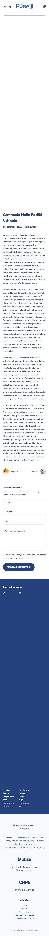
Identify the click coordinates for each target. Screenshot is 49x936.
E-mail (8, 512)
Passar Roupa (25, 912)
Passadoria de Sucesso (24, 919)
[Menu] (44, 6)
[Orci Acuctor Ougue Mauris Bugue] (24, 688)
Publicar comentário (19, 567)
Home (24, 905)
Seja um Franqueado (24, 915)
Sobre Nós (24, 908)
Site (7, 521)
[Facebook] (5, 6)
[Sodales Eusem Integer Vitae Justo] (9, 688)
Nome (8, 502)
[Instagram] (10, 6)
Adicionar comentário (15, 531)
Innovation (32, 227)
